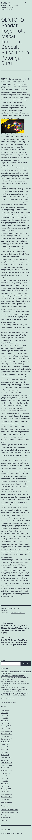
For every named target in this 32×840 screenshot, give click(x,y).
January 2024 (5, 791)
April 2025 (4, 752)
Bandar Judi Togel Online (18, 613)
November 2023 (6, 797)
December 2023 (6, 794)
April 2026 (4, 720)
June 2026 (4, 715)
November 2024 (6, 765)
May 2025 (4, 749)
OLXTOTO (5, 3)
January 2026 (5, 728)
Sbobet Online (5, 817)
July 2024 (4, 776)
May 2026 (4, 718)
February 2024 (6, 789)
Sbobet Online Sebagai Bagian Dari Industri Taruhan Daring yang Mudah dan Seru (15, 694)
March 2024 (5, 786)
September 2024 (6, 770)
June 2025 (4, 747)
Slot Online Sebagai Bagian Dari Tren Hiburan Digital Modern (16, 672)
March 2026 (5, 723)
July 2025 (4, 744)
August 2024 (5, 773)
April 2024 (4, 783)
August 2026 (5, 710)
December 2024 (6, 762)
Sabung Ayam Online (8, 815)
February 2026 (6, 726)
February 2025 (6, 757)
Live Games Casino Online (9, 812)
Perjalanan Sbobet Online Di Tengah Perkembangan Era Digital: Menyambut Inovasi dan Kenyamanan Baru (14, 689)
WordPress (18, 833)
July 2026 (4, 713)
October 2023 (5, 799)
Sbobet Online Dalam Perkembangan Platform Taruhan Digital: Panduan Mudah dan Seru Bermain (15, 677)
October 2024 (5, 768)
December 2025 (6, 731)
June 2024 (4, 778)
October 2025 (5, 736)
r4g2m (5, 610)
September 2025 (6, 739)
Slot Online (4, 820)
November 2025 (6, 734)
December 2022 (6, 802)
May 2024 (4, 781)
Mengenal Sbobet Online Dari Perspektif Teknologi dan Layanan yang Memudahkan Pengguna (15, 683)
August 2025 (5, 741)
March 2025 (5, 755)
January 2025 (5, 760)
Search (3, 660)
